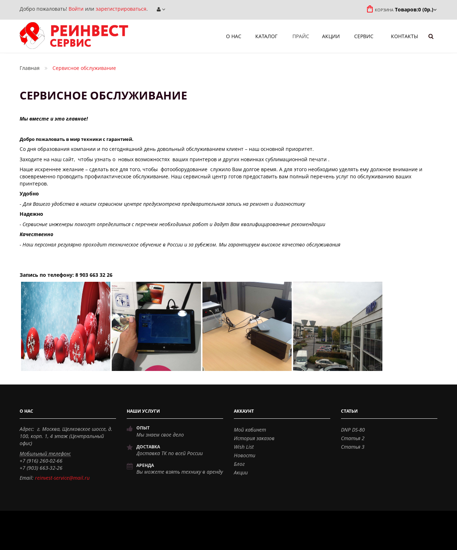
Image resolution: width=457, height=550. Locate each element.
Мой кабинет (250, 429)
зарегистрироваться (121, 8)
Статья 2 (353, 438)
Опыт (143, 428)
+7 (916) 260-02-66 (41, 460)
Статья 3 (353, 446)
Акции (241, 472)
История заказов (254, 438)
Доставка (148, 447)
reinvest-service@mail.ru (62, 477)
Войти (76, 8)
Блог (239, 463)
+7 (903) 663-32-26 (41, 467)
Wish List (244, 446)
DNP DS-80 (353, 429)
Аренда (145, 465)
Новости (244, 455)
